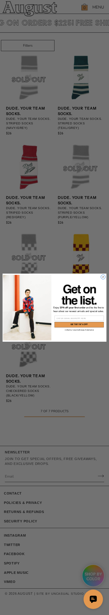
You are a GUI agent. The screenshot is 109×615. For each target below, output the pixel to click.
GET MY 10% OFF (79, 325)
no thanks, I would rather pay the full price (79, 330)
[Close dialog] (103, 277)
